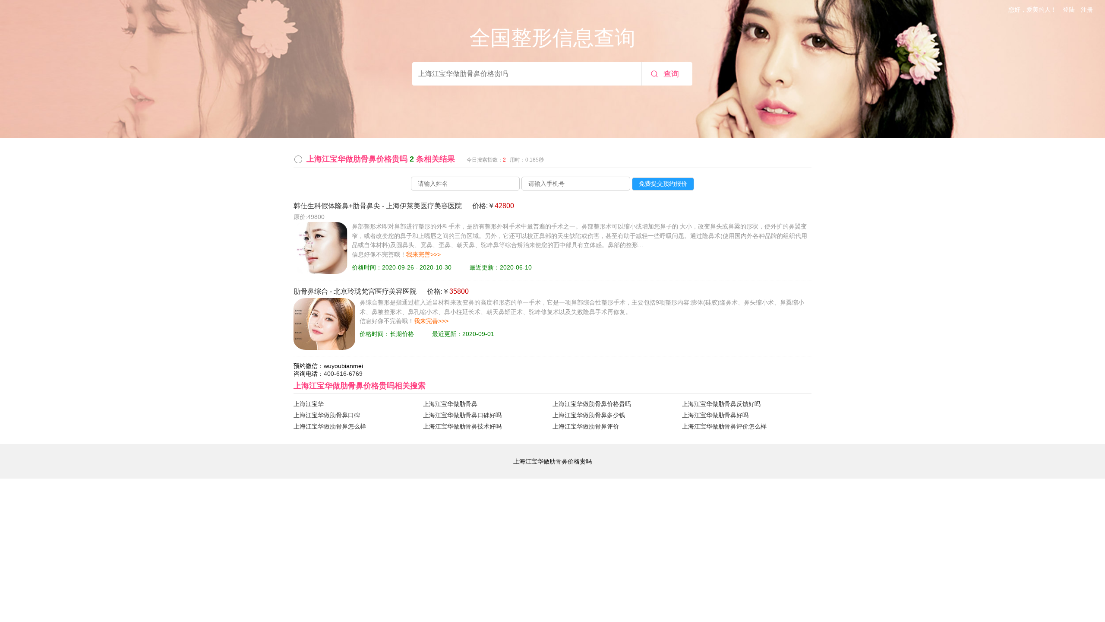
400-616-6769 (343, 373)
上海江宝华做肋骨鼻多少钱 (588, 415)
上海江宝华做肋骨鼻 (450, 403)
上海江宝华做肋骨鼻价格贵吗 (591, 403)
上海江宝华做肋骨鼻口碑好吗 (462, 415)
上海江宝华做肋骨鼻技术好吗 (462, 426)
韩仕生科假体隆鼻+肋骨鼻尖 (337, 205)
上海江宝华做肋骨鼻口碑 (327, 415)
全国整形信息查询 (552, 37)
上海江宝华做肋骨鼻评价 (585, 426)
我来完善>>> (423, 254)
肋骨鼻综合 (311, 291)
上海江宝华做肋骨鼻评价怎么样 (724, 426)
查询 (671, 74)
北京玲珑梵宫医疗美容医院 (375, 291)
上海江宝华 (309, 403)
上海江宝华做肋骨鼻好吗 (715, 415)
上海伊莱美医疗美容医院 (424, 205)
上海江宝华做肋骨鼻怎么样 (330, 426)
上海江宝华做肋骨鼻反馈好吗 (721, 403)
